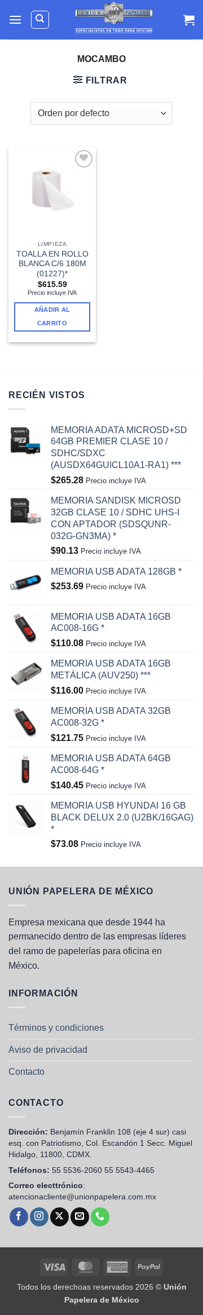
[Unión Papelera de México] (113, 19)
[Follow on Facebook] (19, 1216)
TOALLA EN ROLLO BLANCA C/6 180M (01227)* (52, 264)
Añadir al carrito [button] (52, 316)
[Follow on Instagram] (39, 1216)
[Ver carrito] (189, 19)
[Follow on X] (59, 1216)
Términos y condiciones (56, 1027)
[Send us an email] (79, 1216)
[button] (15, 19)
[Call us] (100, 1216)
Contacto (26, 1071)
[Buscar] (40, 20)
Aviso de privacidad (47, 1049)
